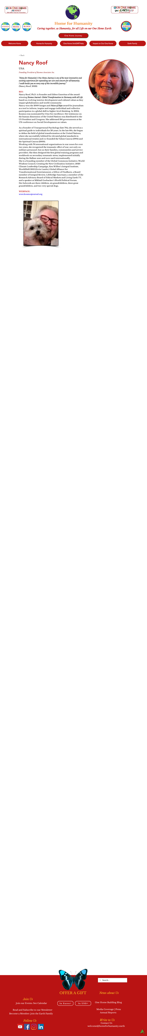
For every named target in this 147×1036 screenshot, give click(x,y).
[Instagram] (34, 1027)
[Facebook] (27, 1027)
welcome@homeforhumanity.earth (106, 1026)
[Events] (5, 26)
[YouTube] (20, 1027)
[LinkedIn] (41, 1027)
